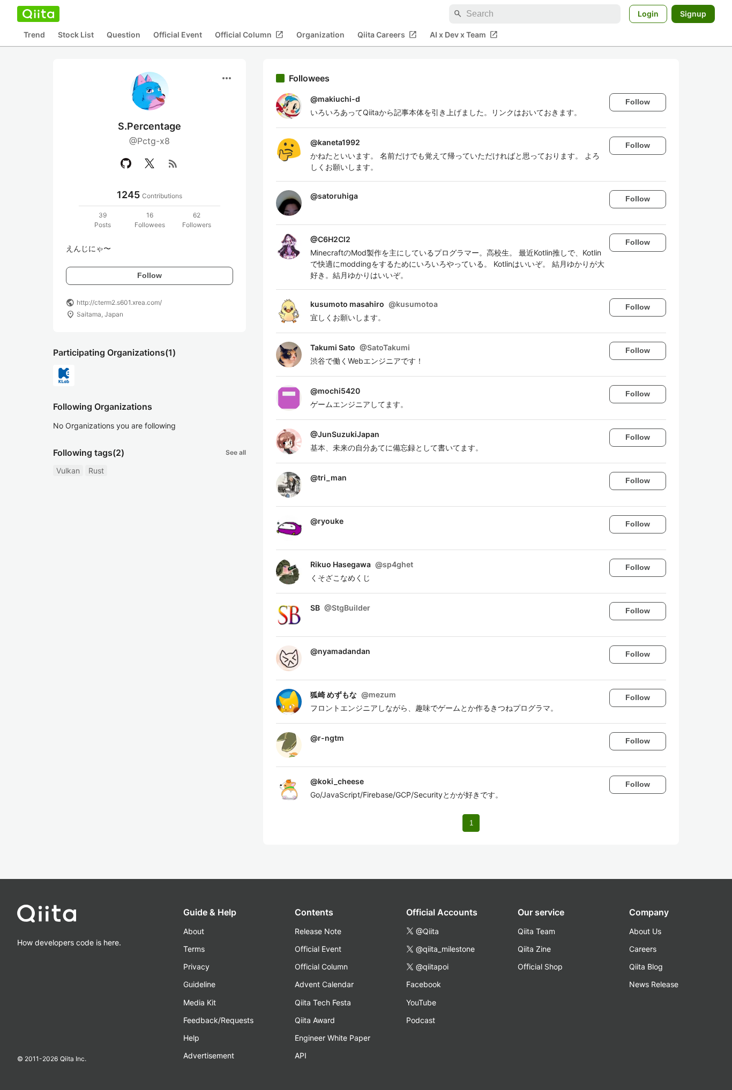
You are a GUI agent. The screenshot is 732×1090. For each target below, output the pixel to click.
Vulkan (68, 470)
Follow (149, 275)
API (301, 1055)
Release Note (318, 931)
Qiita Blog (646, 966)
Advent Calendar (324, 984)
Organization (320, 35)
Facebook (423, 984)
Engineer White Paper (332, 1037)
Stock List (76, 35)
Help (191, 1037)
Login (648, 13)
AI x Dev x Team (464, 34)
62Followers (196, 220)
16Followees (150, 220)
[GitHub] (126, 163)
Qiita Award (315, 1020)
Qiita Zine (534, 948)
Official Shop (540, 966)
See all (236, 452)
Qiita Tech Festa (323, 1002)
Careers (642, 948)
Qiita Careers (387, 34)
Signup (693, 13)
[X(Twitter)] (149, 163)
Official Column (249, 34)
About (193, 931)
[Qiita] (38, 14)
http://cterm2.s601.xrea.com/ (119, 302)
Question (123, 35)
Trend (34, 35)
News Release (653, 984)
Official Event (177, 35)
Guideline (199, 984)
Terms (194, 948)
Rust (96, 470)
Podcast (420, 1020)
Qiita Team (536, 931)
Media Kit (199, 1002)
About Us (645, 931)
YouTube (421, 1002)
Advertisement (208, 1055)
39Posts (102, 220)
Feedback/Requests (218, 1020)
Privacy (196, 966)
